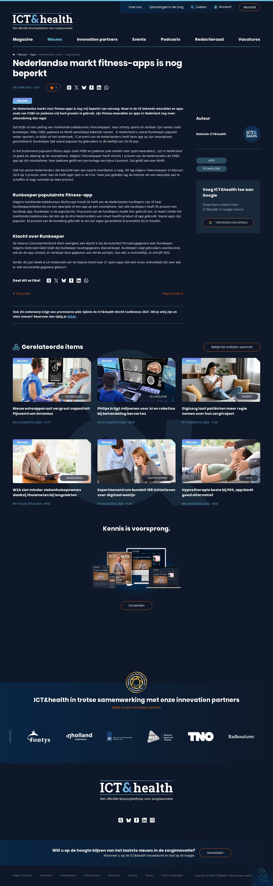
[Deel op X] (76, 87)
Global (149, 875)
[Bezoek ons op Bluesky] (128, 820)
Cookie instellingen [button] (172, 875)
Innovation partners (97, 39)
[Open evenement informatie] (262, 875)
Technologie (211, 168)
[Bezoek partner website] (24, 736)
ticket (71, 316)
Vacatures (249, 39)
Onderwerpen (68, 875)
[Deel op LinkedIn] (99, 87)
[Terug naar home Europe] (43, 21)
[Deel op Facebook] (91, 87)
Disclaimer (114, 875)
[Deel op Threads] (69, 87)
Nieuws (55, 39)
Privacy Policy (92, 875)
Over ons (135, 7)
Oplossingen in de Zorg (166, 7)
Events (139, 39)
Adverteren (46, 875)
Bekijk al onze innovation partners (136, 707)
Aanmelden (215, 853)
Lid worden (137, 605)
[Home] (14, 54)
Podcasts (170, 39)
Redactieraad (209, 39)
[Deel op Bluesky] (84, 87)
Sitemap (132, 875)
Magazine (23, 39)
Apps (33, 54)
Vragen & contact (22, 875)
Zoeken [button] (201, 7)
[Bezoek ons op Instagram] (152, 820)
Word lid (250, 7)
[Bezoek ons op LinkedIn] (144, 820)
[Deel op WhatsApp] (106, 87)
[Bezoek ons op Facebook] (136, 820)
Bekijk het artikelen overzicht (232, 347)
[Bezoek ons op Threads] (120, 820)
